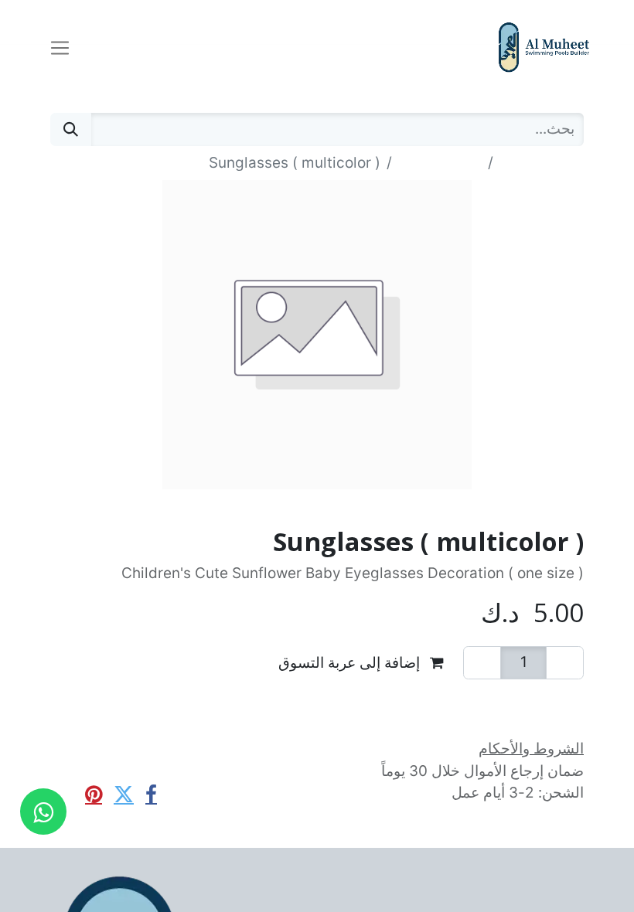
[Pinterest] (93, 794)
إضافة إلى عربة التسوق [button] (351, 662)
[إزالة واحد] (565, 662)
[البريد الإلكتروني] (63, 794)
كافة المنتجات (541, 163)
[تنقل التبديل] (60, 47)
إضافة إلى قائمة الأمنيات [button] (488, 702)
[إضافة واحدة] (482, 662)
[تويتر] (124, 794)
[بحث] (70, 129)
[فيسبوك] (151, 794)
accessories (440, 163)
